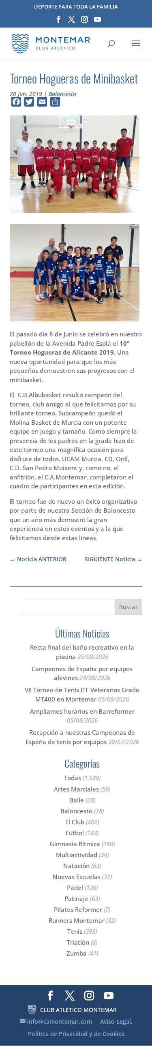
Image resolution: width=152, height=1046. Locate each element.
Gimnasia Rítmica (75, 844)
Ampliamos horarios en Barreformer (82, 711)
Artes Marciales (76, 789)
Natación (76, 866)
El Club (74, 822)
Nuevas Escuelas (77, 877)
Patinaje (76, 898)
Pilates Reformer (78, 909)
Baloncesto (62, 94)
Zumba (76, 953)
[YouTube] (97, 22)
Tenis (74, 931)
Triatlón (78, 942)
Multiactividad (76, 855)
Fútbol (75, 833)
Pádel (75, 887)
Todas (72, 778)
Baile (76, 800)
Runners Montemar (77, 920)
